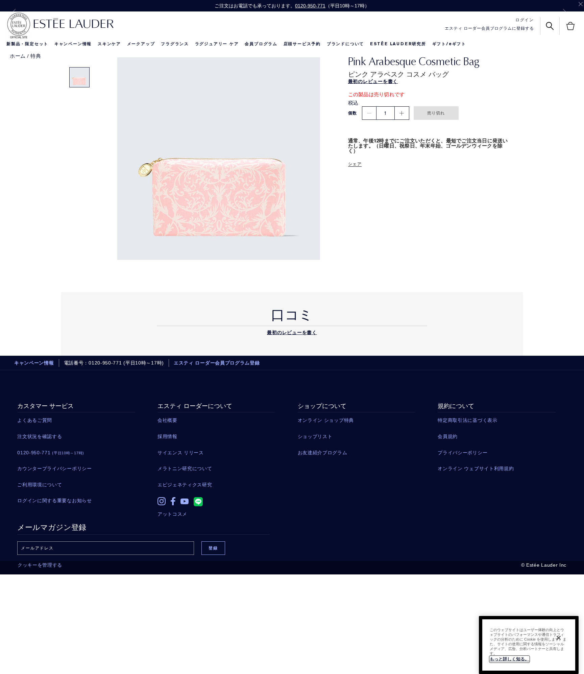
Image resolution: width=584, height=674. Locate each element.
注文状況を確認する (39, 436)
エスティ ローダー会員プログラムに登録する (489, 28)
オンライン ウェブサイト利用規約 (476, 468)
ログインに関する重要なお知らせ (54, 500)
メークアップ (141, 44)
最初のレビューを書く (292, 332)
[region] (529, 645)
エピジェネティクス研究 (184, 484)
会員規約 (448, 436)
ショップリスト (315, 436)
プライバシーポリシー (462, 452)
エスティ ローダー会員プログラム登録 (217, 363)
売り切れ (436, 113)
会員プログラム (261, 44)
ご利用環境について (39, 484)
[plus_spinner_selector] (402, 113)
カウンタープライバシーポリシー (54, 468)
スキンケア (109, 44)
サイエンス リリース (180, 452)
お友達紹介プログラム (322, 452)
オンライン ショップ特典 (326, 420)
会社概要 (167, 420)
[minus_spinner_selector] (369, 113)
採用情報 (167, 436)
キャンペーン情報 (73, 44)
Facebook (173, 501)
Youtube (184, 501)
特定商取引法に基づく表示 (467, 420)
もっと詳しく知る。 (509, 659)
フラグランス (175, 44)
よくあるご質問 (34, 420)
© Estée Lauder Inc (544, 565)
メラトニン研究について (184, 468)
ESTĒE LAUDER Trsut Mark (18, 25)
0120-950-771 (310, 5)
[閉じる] (558, 637)
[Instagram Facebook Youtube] (216, 499)
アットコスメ (172, 514)
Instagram (161, 501)
